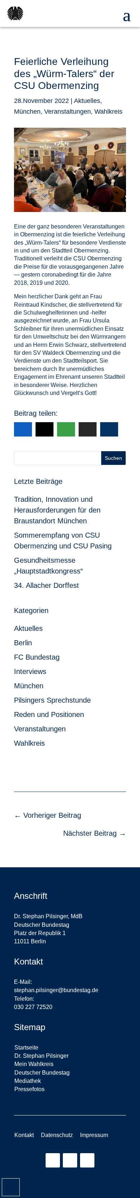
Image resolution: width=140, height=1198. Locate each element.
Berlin (23, 643)
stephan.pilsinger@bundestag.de (56, 990)
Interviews (30, 671)
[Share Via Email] (88, 429)
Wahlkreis (108, 111)
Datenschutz (57, 1135)
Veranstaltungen (67, 111)
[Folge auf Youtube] (87, 1160)
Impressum (94, 1135)
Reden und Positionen (49, 714)
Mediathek (27, 1081)
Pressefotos (29, 1089)
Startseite (26, 1047)
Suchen (113, 458)
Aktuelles (87, 100)
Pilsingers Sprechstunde (52, 700)
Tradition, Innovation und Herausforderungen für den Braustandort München (57, 510)
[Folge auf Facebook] (70, 1160)
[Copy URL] (109, 429)
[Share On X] (44, 429)
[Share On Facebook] (23, 429)
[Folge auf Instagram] (53, 1160)
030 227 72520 (33, 1007)
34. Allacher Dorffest (46, 585)
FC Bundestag (37, 657)
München (27, 111)
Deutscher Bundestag (42, 1073)
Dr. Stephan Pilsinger (41, 1056)
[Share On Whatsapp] (66, 429)
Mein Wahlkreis (33, 1064)
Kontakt (24, 1135)
